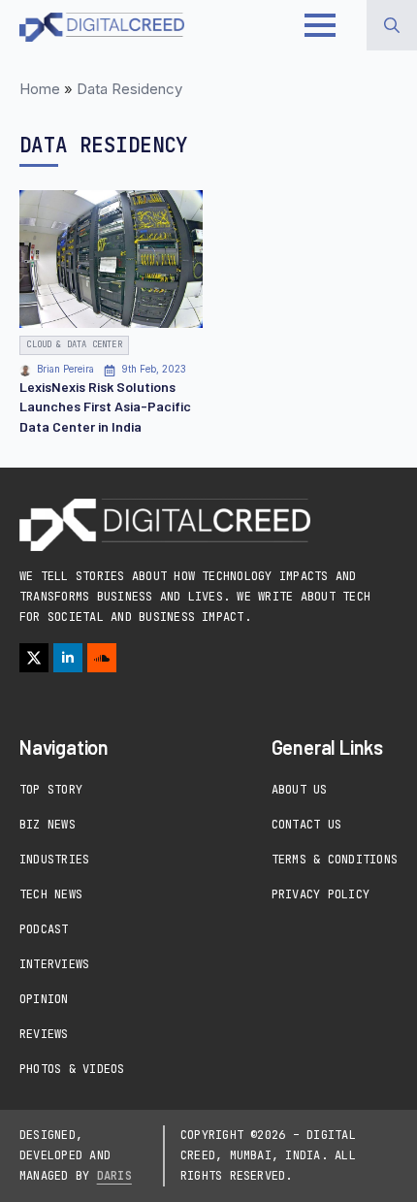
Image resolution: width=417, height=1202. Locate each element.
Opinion (44, 999)
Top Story (50, 789)
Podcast (44, 929)
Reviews (44, 1034)
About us (300, 789)
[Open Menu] (320, 25)
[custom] (101, 657)
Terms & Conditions (335, 859)
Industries (54, 859)
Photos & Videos (72, 1069)
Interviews (54, 964)
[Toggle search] (392, 25)
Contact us (306, 824)
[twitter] (33, 657)
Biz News (47, 824)
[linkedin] (67, 657)
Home (39, 89)
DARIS (114, 1176)
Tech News (50, 894)
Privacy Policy (320, 894)
